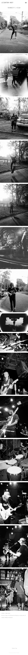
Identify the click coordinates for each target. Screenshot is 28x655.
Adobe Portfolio (16, 652)
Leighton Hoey (7, 3)
